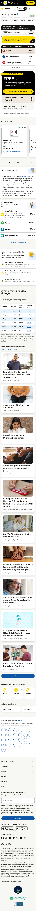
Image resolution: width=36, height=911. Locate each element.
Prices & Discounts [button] (7, 761)
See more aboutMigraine (9, 349)
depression (23, 176)
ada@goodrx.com (10, 875)
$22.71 (29, 330)
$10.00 (29, 319)
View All (20, 721)
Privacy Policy (29, 812)
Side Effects (14, 20)
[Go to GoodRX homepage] (5, 8)
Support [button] (3, 776)
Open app (30, 3)
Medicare (30, 20)
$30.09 (29, 327)
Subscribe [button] (25, 818)
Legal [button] (3, 786)
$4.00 (28, 311)
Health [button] (3, 771)
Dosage (23, 20)
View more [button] (18, 676)
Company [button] (4, 781)
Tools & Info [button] (5, 766)
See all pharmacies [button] (16, 67)
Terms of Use (9, 812)
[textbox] (18, 800)
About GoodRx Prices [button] (19, 243)
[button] (1, 3)
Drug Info (5, 20)
